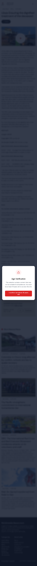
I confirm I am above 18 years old (18, 293)
